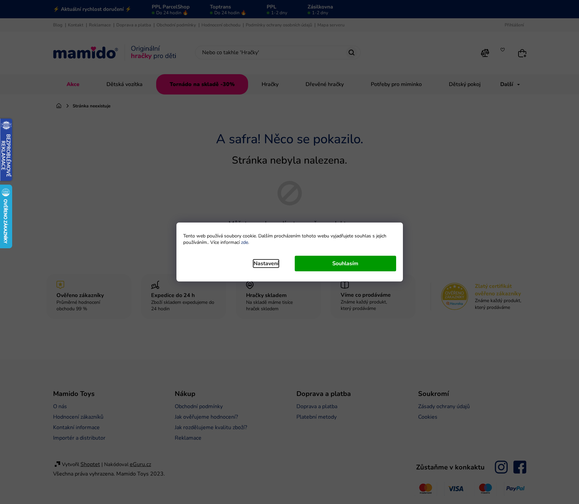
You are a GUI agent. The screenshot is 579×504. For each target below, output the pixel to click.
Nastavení (266, 263)
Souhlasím (345, 263)
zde (244, 242)
